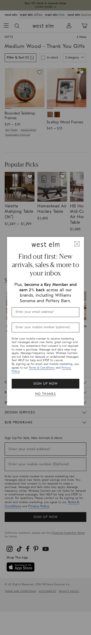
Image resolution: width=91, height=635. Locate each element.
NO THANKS (45, 394)
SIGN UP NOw (45, 384)
